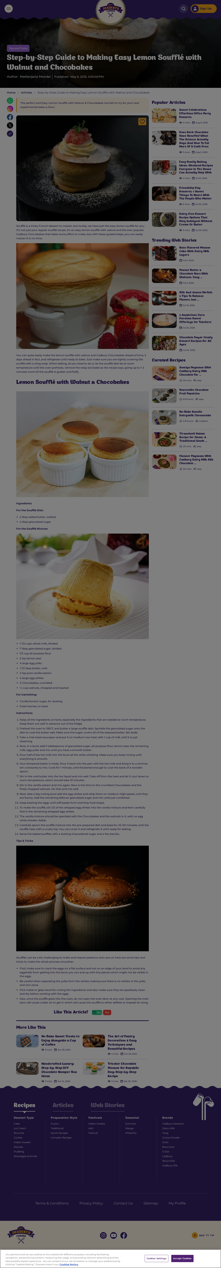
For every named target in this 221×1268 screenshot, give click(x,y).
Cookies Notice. (69, 1264)
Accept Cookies (182, 1258)
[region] (110, 1258)
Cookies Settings (156, 1258)
